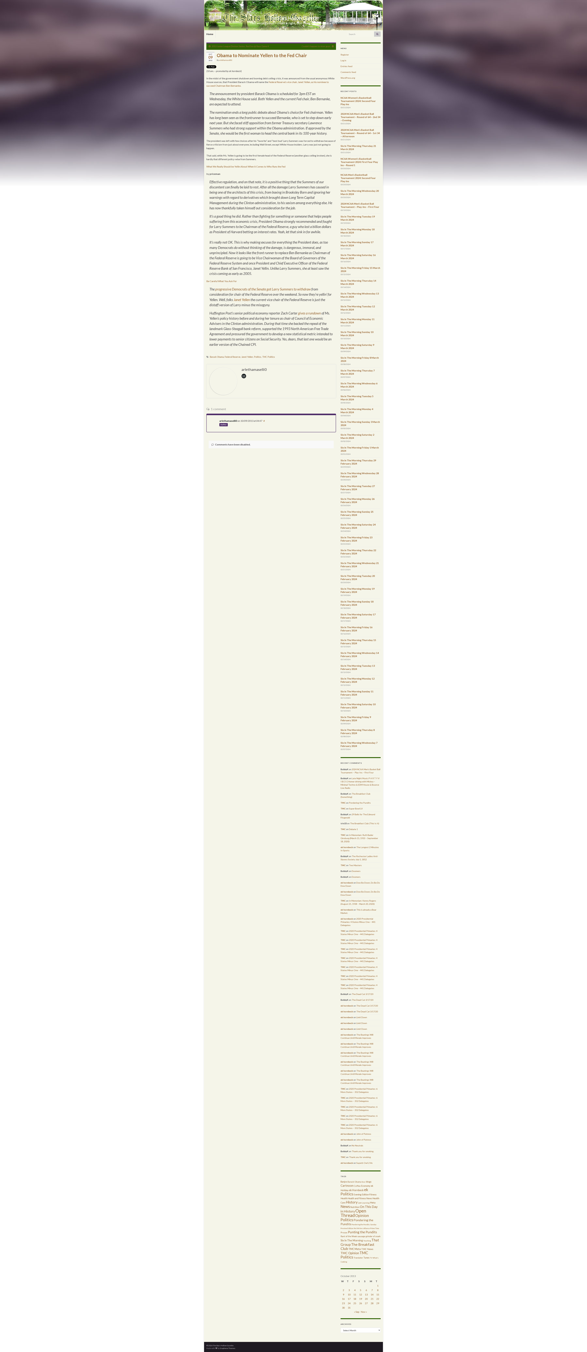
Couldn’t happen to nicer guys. (316, 46)
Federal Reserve (232, 357)
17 (349, 1298)
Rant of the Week (349, 1236)
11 (354, 1294)
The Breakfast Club (357, 1246)
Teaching (367, 1241)
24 (349, 1303)
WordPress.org (348, 78)
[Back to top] (580, 1345)
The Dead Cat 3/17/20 (362, 994)
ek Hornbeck (356, 1190)
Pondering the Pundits (360, 802)
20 (366, 1298)
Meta (372, 1202)
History (352, 1202)
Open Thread (353, 1213)
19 (360, 1298)
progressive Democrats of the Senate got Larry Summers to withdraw (263, 289)
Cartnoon (347, 1185)
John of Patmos (363, 1134)
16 (343, 1298)
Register (345, 54)
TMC (343, 802)
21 (372, 1298)
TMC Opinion (350, 1253)
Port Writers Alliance (362, 1228)
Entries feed (346, 66)
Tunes (366, 1257)
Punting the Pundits (362, 1232)
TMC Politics (268, 357)
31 (349, 1307)
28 (372, 1303)
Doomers (356, 871)
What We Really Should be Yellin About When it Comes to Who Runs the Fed (245, 166)
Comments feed (348, 72)
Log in (343, 60)
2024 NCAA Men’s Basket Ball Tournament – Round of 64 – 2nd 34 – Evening (360, 117)
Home (209, 34)
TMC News (367, 1249)
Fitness (373, 1194)
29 (377, 1303)
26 (360, 1303)
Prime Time (374, 1228)
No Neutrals (357, 1145)
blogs (368, 1181)
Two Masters (355, 865)
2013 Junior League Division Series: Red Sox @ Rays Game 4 (240, 46)
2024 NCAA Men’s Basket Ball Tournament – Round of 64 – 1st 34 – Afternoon (360, 133)
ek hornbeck (347, 847)
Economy (365, 1185)
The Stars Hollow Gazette (293, 18)
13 (366, 1294)
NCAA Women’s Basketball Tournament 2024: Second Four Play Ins (358, 101)
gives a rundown (309, 313)
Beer (364, 1182)
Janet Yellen (242, 300)
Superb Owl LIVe (364, 1163)
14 (372, 1294)
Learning (365, 1203)
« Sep (356, 1311)
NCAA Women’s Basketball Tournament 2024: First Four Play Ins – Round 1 (359, 162)
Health (344, 1198)
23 (343, 1303)
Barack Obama (217, 357)
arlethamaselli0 (225, 60)
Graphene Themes (227, 1348)
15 (377, 1294)
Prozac (344, 1232)
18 (354, 1298)
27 (366, 1303)
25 (354, 1303)
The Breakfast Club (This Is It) (364, 823)
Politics (257, 357)
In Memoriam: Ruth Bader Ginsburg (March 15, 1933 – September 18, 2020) (359, 838)
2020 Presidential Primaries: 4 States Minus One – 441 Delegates (358, 921)
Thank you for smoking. (363, 1151)
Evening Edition (361, 1194)
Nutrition (354, 1207)
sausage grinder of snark (368, 1236)
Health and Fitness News (360, 1198)
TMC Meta (355, 1248)
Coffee (357, 1186)
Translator (358, 1257)
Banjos (344, 1181)
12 (360, 1294)
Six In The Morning (352, 1240)
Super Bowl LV (356, 808)
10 (349, 1294)
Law (360, 1202)
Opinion (362, 1215)
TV (371, 1258)
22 (377, 1298)
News (345, 1206)
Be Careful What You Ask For (221, 281)
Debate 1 (353, 829)
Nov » (364, 1311)
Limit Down (361, 1017)
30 (343, 1307)
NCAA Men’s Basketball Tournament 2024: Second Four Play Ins (358, 178)
